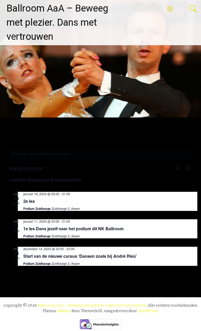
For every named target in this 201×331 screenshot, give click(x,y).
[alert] (100, 154)
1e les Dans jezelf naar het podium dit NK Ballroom (73, 229)
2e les (29, 201)
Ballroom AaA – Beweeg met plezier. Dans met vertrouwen (57, 22)
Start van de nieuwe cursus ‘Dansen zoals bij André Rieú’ (80, 256)
